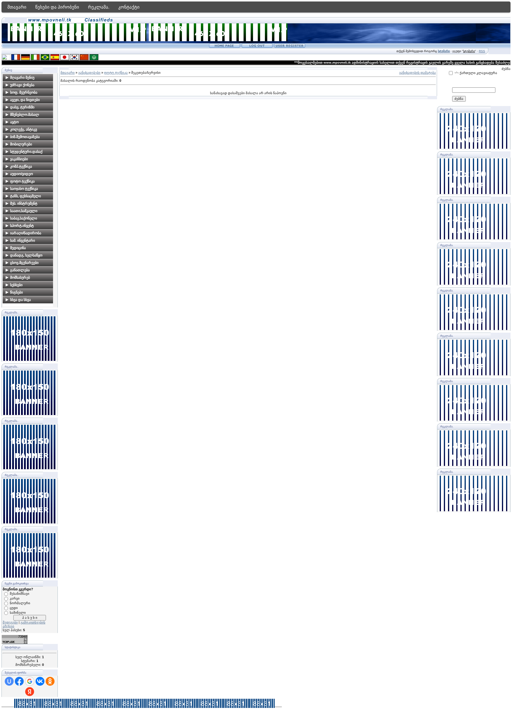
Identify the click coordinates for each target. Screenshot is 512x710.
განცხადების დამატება (417, 72)
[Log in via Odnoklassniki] (50, 681)
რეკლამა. (98, 6)
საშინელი (18, 612)
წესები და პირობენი (57, 6)
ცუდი (14, 608)
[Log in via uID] (9, 681)
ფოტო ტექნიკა (116, 72)
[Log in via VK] (40, 681)
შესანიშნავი (19, 593)
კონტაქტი (129, 6)
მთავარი (16, 6)
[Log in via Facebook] (19, 681)
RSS (482, 51)
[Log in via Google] (29, 681)
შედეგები (10, 622)
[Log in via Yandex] (29, 691)
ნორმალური (20, 603)
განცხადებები (89, 72)
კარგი (15, 598)
